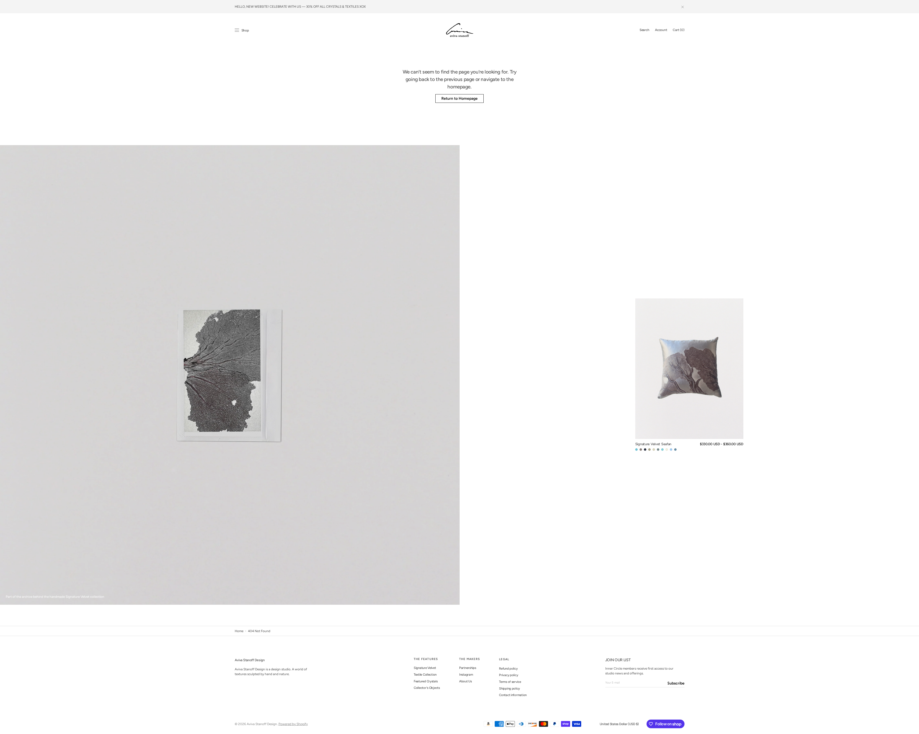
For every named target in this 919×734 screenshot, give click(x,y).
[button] (644, 30)
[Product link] (689, 375)
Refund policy (508, 668)
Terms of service (510, 682)
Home (239, 631)
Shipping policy (509, 688)
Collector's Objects (427, 688)
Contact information (513, 695)
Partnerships (467, 668)
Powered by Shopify (293, 724)
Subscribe (676, 683)
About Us (465, 681)
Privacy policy (508, 675)
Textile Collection (425, 674)
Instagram (466, 674)
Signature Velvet (425, 668)
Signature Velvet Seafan (653, 444)
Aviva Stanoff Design (262, 724)
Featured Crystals (426, 681)
